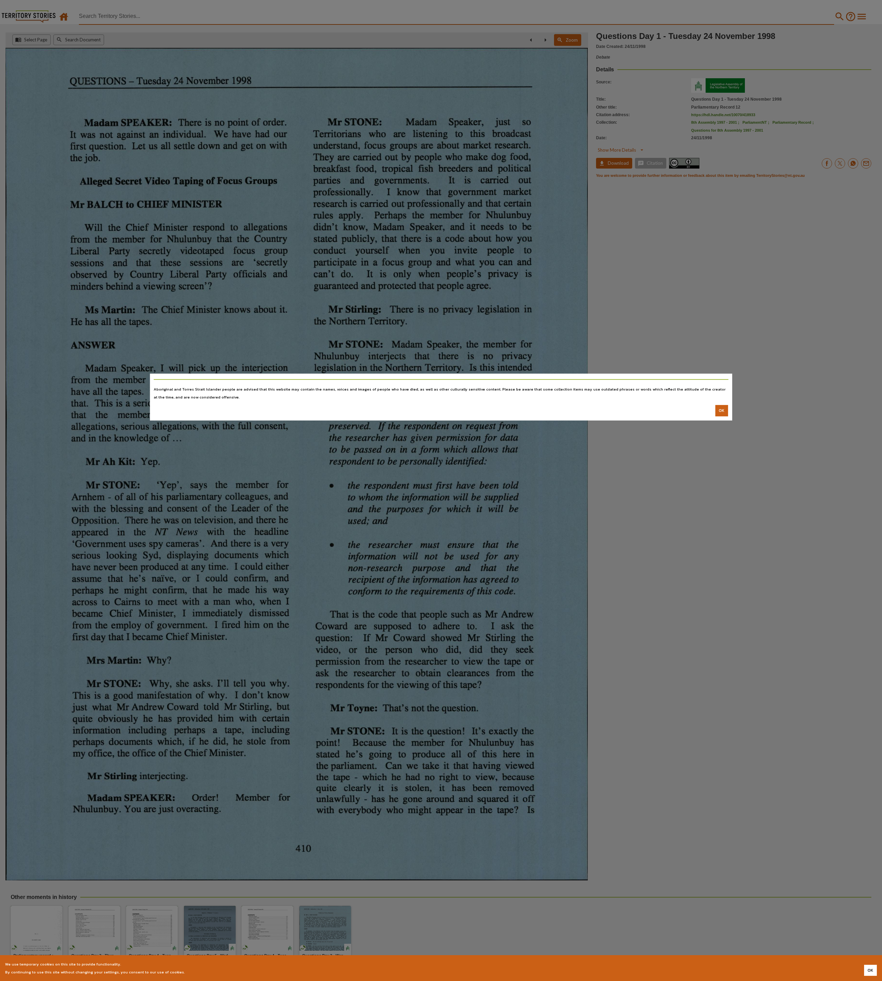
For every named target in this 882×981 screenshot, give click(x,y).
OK (722, 410)
